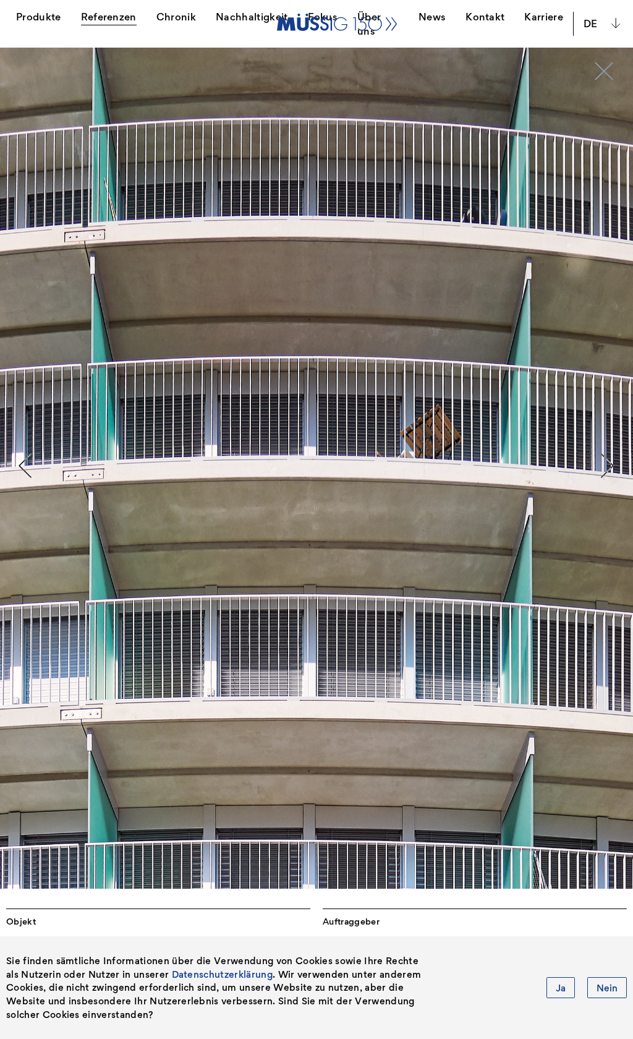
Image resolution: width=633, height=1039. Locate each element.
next (607, 465)
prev (25, 465)
